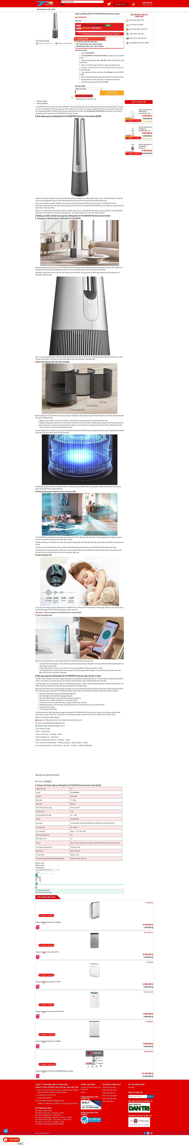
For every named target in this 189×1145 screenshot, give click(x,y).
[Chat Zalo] (6, 1131)
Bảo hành (131, 1087)
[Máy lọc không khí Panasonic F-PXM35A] (94, 910)
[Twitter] (148, 1133)
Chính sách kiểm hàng (109, 1098)
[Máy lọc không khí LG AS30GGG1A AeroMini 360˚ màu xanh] (132, 129)
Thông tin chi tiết (41, 101)
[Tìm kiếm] (62, 4)
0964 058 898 (147, 3)
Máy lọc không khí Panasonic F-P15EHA (48, 981)
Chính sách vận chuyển (109, 1096)
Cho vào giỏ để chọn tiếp (111, 93)
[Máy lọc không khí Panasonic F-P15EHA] (94, 970)
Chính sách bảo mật (108, 1093)
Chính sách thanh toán (109, 1090)
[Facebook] (144, 1133)
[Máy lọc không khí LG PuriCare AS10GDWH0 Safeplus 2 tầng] (94, 1059)
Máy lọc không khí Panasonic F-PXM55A (48, 1041)
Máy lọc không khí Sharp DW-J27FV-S (47, 952)
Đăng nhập (40, 865)
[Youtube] (151, 1133)
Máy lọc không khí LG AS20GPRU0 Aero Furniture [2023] (63, 612)
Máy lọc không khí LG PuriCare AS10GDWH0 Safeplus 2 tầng (54, 1071)
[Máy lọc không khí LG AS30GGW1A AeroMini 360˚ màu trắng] (132, 112)
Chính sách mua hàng (109, 1087)
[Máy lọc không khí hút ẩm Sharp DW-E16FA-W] (94, 1000)
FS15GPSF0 (48, 781)
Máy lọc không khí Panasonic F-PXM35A (48, 922)
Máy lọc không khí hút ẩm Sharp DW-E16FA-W (50, 1011)
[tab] (79, 101)
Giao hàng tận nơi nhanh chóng (84, 95)
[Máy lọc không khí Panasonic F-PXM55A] (94, 1029)
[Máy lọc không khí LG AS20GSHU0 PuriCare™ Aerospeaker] (132, 147)
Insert (20, 1143)
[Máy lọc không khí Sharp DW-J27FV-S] (94, 940)
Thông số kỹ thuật (42, 103)
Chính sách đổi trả (108, 1101)
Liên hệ (83, 1092)
